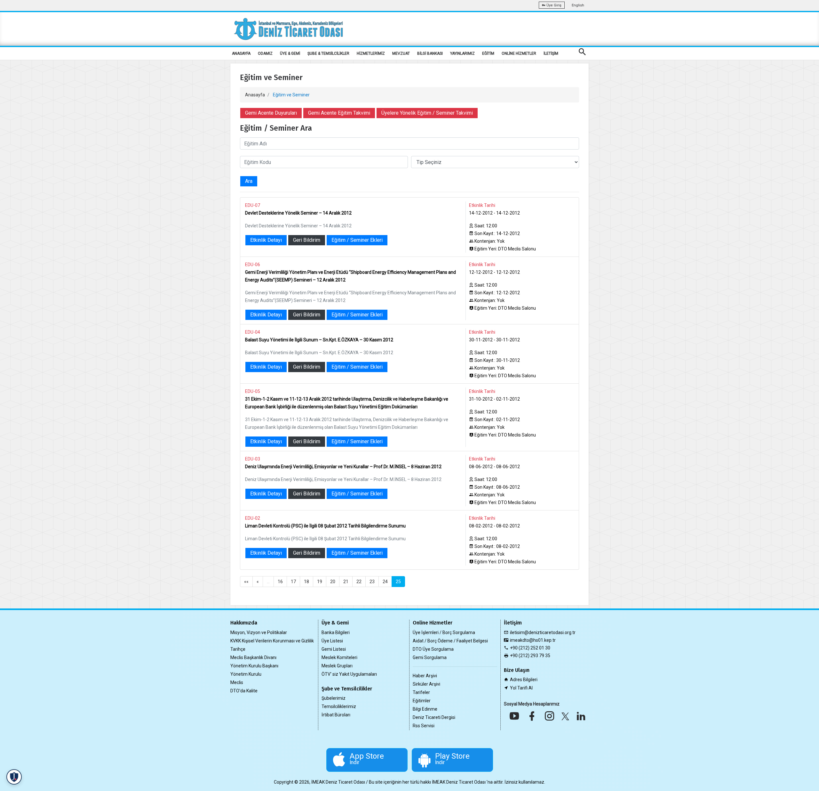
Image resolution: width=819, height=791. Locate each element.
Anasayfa (255, 94)
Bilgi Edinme (425, 709)
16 (280, 581)
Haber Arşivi (425, 675)
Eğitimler (422, 700)
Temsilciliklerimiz (339, 706)
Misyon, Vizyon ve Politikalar (258, 632)
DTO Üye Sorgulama (433, 649)
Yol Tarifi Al (521, 687)
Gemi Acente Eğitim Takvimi (339, 113)
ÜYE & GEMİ (290, 53)
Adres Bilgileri (523, 679)
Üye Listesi (332, 640)
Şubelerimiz (334, 698)
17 (293, 581)
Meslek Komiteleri (339, 657)
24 (385, 581)
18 (306, 581)
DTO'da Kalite (244, 690)
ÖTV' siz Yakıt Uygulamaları (349, 674)
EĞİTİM (488, 53)
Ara (248, 181)
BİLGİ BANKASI (430, 53)
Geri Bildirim (306, 240)
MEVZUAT (401, 53)
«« (246, 581)
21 (345, 581)
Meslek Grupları (337, 665)
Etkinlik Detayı (266, 240)
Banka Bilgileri (336, 632)
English (578, 5)
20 (332, 581)
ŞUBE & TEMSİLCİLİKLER (328, 53)
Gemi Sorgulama (430, 657)
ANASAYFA (241, 53)
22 (359, 581)
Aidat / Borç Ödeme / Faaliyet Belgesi (450, 640)
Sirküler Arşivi (426, 684)
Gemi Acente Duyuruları (271, 113)
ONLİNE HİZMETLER (519, 53)
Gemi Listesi (334, 649)
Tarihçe (237, 649)
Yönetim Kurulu (245, 674)
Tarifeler (421, 692)
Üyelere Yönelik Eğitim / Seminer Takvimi (427, 113)
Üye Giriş (553, 5)
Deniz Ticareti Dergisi (434, 717)
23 (372, 581)
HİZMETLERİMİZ (371, 53)
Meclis (236, 682)
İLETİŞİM (551, 53)
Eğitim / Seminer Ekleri (357, 240)
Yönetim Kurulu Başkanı (254, 665)
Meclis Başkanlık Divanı (253, 657)
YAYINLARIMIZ (462, 53)
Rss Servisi (423, 725)
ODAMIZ (265, 53)
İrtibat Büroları (336, 714)
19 (319, 581)
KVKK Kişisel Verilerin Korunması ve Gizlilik (272, 640)
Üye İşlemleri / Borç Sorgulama (444, 632)
